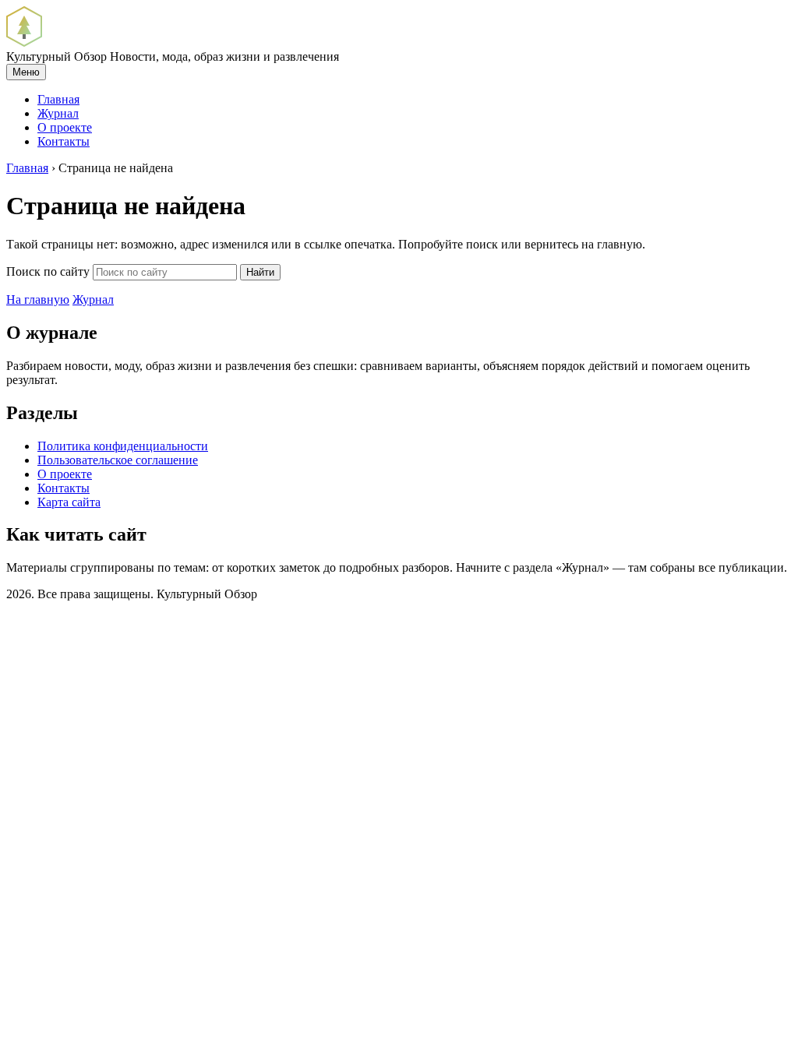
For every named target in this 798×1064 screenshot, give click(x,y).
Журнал (58, 113)
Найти (260, 272)
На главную (37, 299)
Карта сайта (69, 502)
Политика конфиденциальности (122, 446)
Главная (58, 99)
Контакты (63, 141)
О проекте (64, 127)
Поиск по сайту (48, 271)
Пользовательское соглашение (117, 460)
